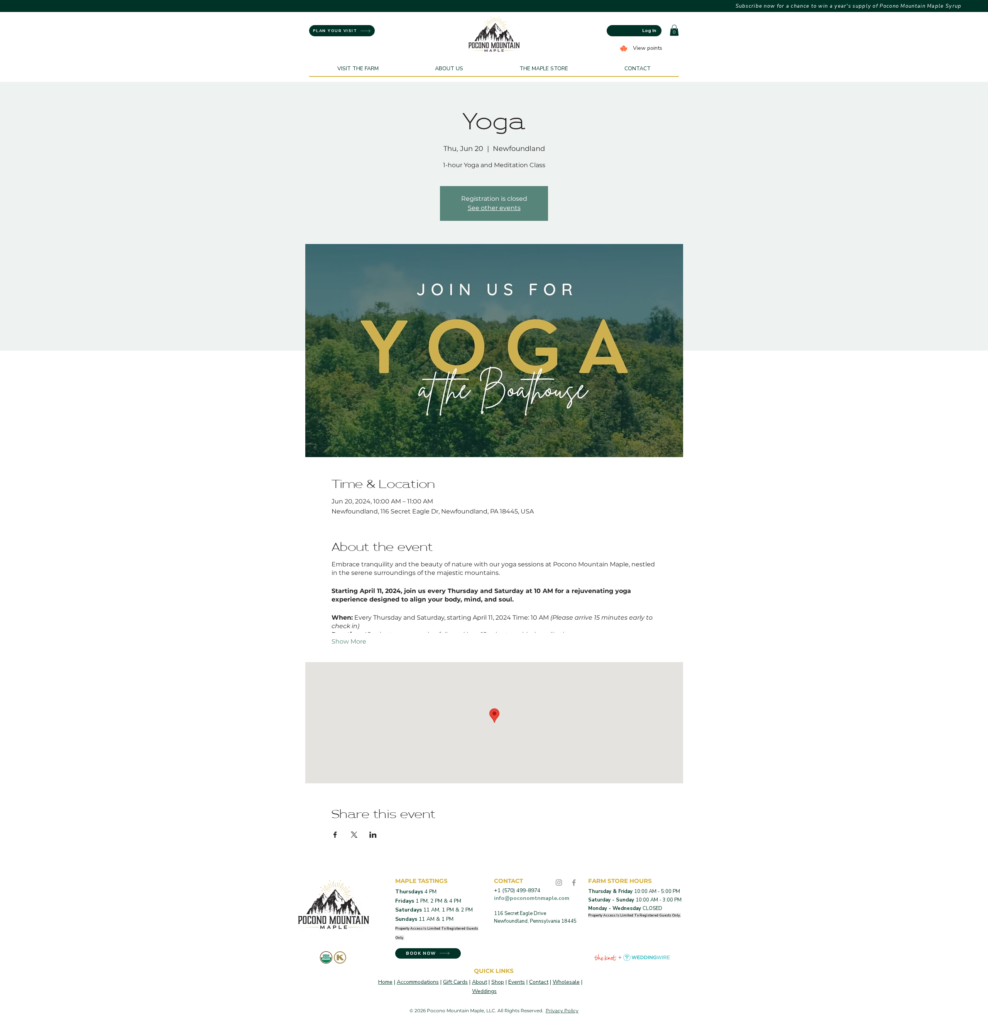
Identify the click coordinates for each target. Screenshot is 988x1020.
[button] (674, 30)
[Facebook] (574, 882)
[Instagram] (559, 882)
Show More (349, 641)
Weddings (484, 991)
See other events (494, 208)
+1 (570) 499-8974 (517, 890)
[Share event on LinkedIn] (373, 835)
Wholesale (566, 982)
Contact (538, 982)
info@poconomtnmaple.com (531, 898)
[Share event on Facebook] (335, 835)
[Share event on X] (354, 835)
